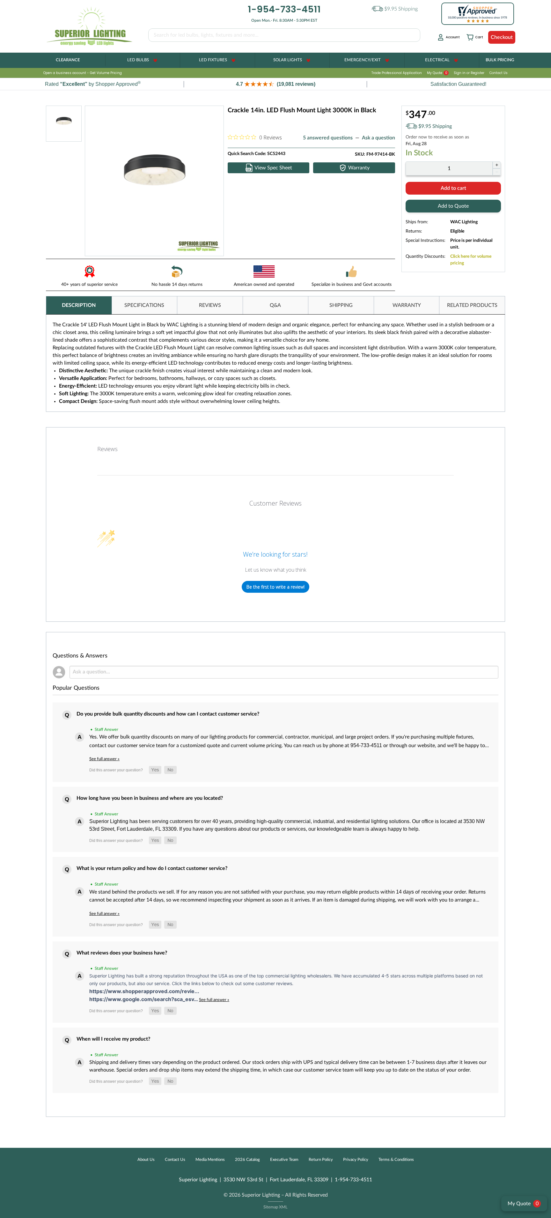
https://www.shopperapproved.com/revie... (144, 991)
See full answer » (104, 759)
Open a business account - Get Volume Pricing (82, 73)
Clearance (68, 60)
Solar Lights (287, 60)
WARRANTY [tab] (407, 305)
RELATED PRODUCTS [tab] (472, 305)
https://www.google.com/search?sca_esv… (144, 999)
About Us (146, 1160)
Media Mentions (210, 1160)
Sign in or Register (469, 73)
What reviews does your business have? (122, 952)
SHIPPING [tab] (341, 305)
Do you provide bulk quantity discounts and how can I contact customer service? (168, 714)
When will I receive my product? (113, 1039)
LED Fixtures (213, 60)
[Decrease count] (497, 171)
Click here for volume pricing (470, 259)
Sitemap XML (275, 1207)
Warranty (359, 167)
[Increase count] (497, 164)
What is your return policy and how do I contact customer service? (152, 868)
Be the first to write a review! (275, 587)
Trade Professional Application (396, 73)
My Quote (437, 73)
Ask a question (378, 137)
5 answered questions (328, 137)
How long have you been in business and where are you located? (150, 798)
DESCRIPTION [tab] (79, 305)
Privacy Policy (355, 1160)
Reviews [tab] (107, 449)
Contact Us (498, 73)
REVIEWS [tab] (210, 305)
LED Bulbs (138, 60)
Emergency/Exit (362, 60)
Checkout (502, 37)
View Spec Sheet (273, 167)
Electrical (437, 60)
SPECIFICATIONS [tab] (144, 305)
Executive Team (284, 1160)
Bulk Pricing (500, 60)
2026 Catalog (247, 1160)
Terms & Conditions (396, 1160)
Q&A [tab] (275, 305)
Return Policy (321, 1160)
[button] (275, 84)
